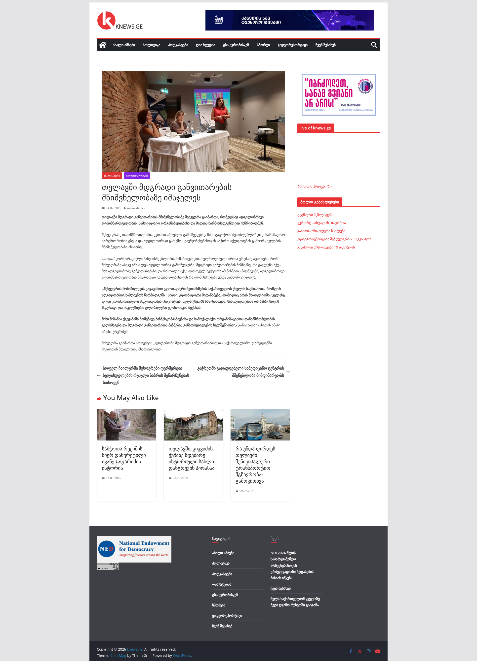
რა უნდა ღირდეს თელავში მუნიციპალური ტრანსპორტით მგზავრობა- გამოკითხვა (255, 464)
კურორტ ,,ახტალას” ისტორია (321, 222)
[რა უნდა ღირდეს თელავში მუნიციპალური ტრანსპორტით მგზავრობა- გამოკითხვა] (260, 412)
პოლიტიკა (151, 44)
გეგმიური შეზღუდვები (315, 214)
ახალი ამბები (124, 44)
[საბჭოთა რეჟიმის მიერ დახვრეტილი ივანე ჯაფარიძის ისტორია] (126, 412)
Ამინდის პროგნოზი (314, 186)
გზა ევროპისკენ (236, 44)
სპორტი (263, 44)
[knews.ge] (103, 45)
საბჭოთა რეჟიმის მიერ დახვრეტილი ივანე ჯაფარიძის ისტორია (124, 458)
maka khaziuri (137, 208)
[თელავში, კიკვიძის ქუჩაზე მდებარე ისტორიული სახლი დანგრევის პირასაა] (193, 412)
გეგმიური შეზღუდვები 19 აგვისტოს (326, 247)
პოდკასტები (178, 44)
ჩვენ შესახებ (326, 44)
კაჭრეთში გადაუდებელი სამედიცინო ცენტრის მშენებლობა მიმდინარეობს (240, 371)
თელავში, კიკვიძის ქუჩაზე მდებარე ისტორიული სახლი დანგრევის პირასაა (192, 458)
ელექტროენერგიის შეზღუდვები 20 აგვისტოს (334, 239)
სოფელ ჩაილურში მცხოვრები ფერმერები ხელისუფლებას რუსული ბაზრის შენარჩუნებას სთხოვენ (146, 375)
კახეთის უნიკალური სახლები (321, 230)
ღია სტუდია (205, 44)
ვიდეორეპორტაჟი (293, 44)
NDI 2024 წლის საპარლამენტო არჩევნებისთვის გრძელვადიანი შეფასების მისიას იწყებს (292, 565)
